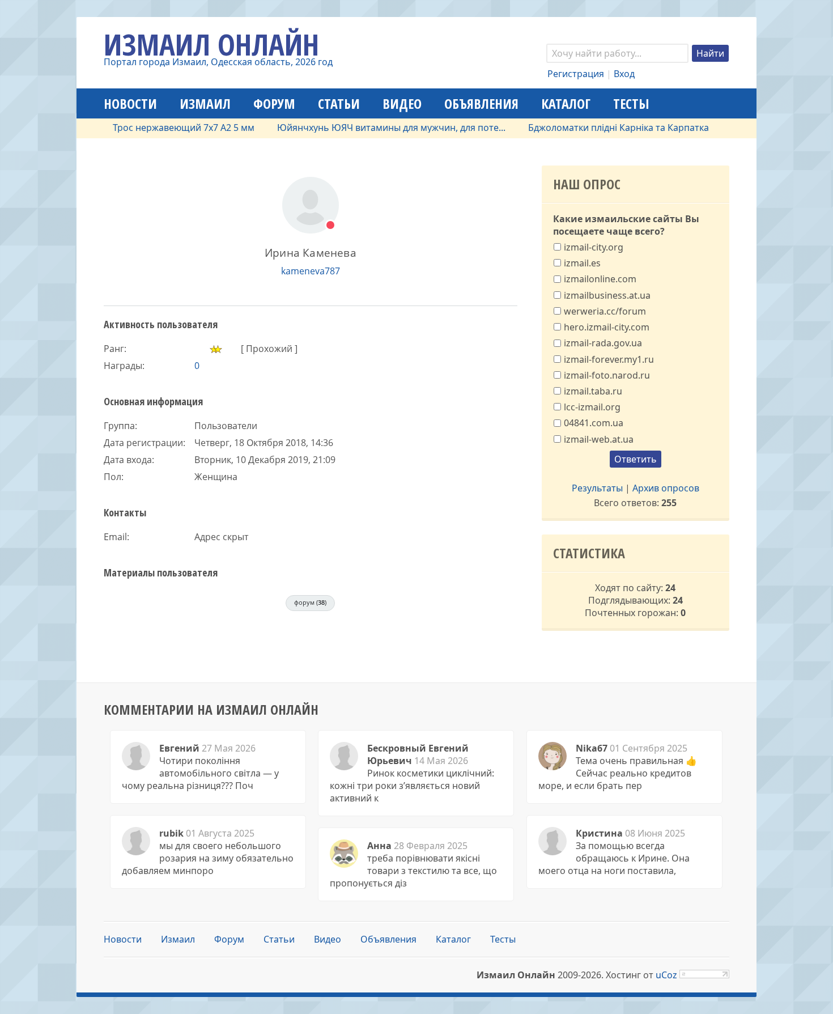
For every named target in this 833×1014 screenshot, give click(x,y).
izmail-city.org (593, 247)
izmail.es (582, 263)
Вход (624, 73)
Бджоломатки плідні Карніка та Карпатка (599, 127)
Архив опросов (665, 488)
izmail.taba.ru (593, 391)
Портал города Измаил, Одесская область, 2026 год (218, 62)
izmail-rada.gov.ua (603, 343)
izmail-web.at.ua (599, 438)
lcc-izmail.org (592, 407)
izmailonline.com (600, 279)
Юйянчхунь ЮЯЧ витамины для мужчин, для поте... (372, 127)
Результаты (597, 488)
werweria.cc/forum (605, 311)
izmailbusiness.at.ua (607, 294)
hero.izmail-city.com (606, 327)
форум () (310, 602)
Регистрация (575, 73)
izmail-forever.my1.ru (609, 359)
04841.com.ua (593, 423)
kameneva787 (310, 271)
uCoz (666, 975)
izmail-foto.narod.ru (607, 374)
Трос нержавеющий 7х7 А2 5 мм (165, 127)
